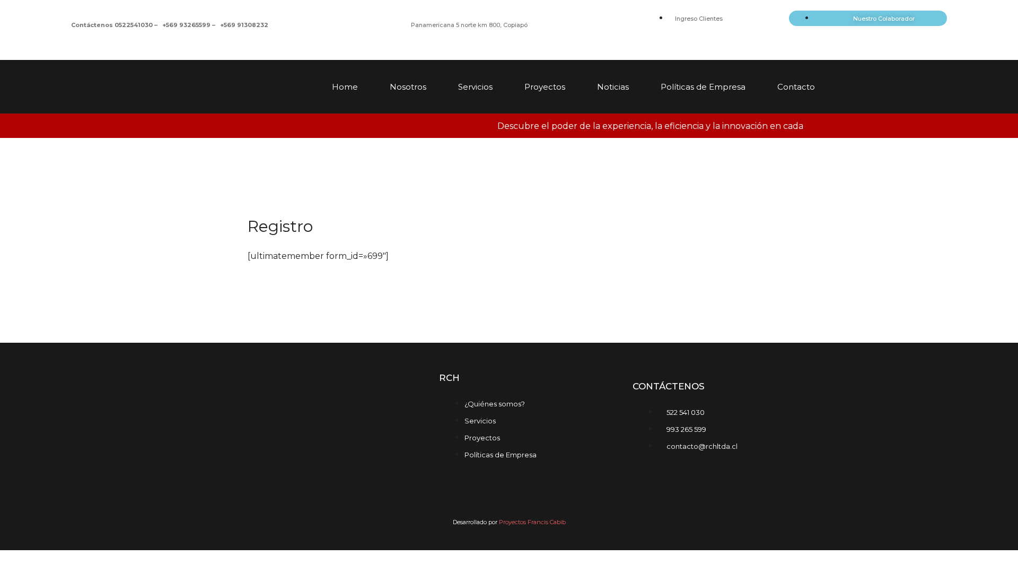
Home (345, 87)
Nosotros (408, 87)
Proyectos (544, 87)
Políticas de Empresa (703, 87)
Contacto (796, 87)
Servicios (475, 87)
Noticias (613, 87)
